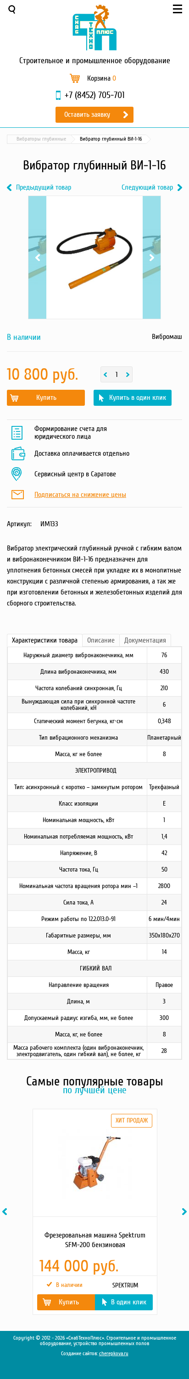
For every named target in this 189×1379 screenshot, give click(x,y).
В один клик (128, 1302)
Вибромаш (167, 336)
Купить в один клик (137, 397)
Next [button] (186, 1211)
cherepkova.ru (113, 1353)
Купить (46, 397)
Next (152, 218)
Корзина (101, 78)
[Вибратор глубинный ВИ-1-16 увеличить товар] (94, 257)
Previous (37, 218)
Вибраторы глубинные (41, 139)
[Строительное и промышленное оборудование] (94, 27)
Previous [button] (6, 1211)
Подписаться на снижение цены (80, 495)
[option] (94, 1212)
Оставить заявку (87, 114)
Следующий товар (147, 187)
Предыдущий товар (43, 187)
